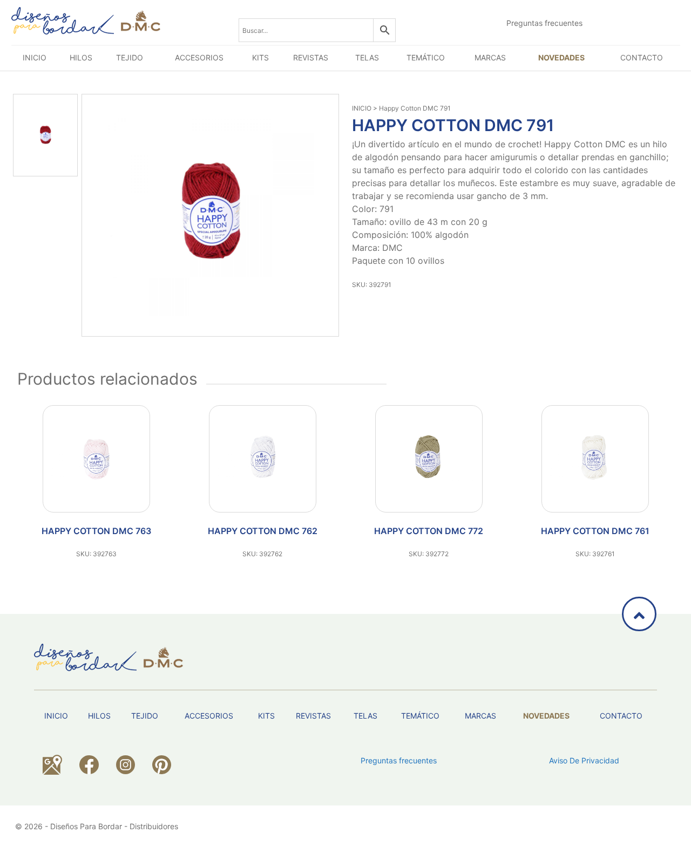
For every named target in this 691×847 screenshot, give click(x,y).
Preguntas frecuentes (544, 23)
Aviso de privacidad (584, 760)
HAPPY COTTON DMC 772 (428, 530)
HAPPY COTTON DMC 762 (262, 530)
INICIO (361, 108)
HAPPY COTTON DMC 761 (595, 530)
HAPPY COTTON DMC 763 (96, 530)
